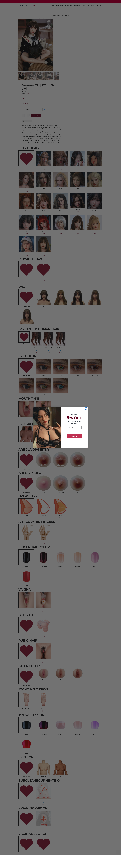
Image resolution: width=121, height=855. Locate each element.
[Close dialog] (86, 408)
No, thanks (74, 440)
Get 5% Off (74, 436)
